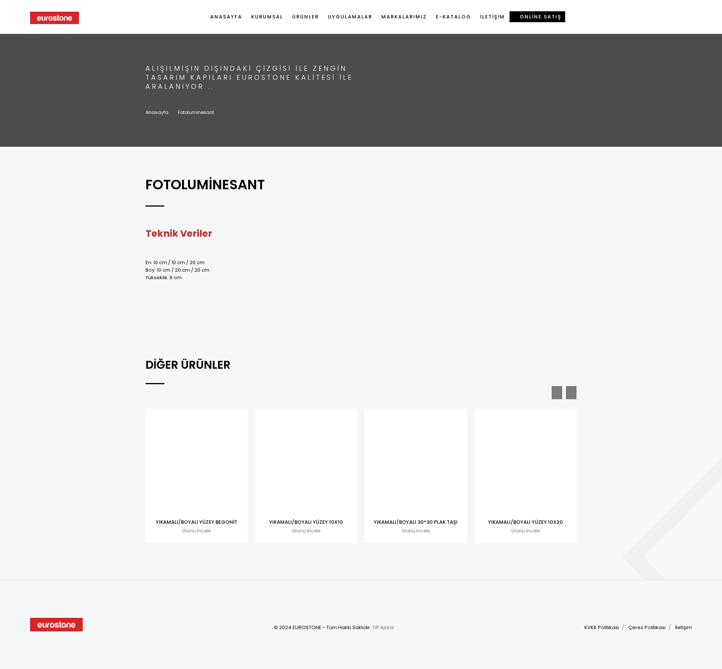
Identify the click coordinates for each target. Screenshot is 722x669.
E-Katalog (453, 16)
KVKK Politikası (601, 627)
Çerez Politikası (647, 627)
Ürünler (305, 16)
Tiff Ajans (383, 627)
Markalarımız (404, 16)
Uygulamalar (350, 16)
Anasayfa (226, 16)
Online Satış (539, 16)
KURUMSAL (267, 16)
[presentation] (557, 392)
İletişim (492, 16)
